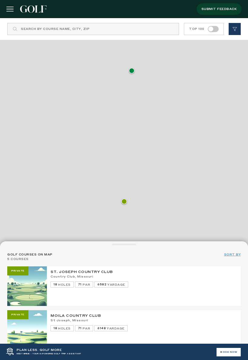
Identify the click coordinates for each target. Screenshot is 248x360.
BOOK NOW (228, 352)
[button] (124, 202)
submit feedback (219, 9)
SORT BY (232, 254)
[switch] (213, 29)
